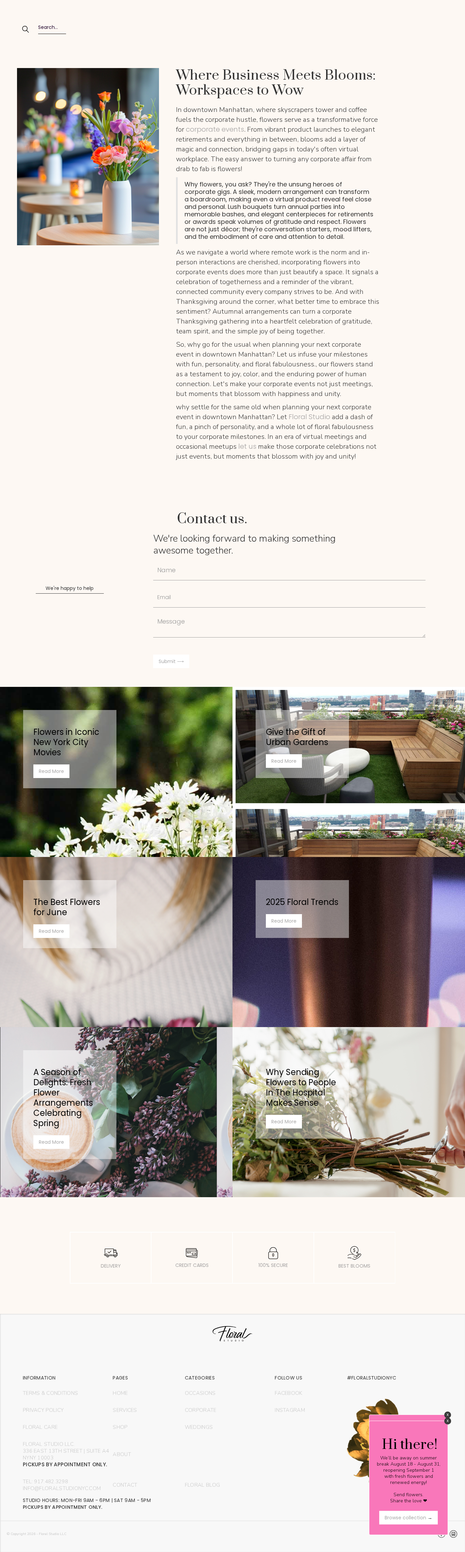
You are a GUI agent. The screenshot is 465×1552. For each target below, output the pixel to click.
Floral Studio (309, 417)
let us (246, 446)
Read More (51, 771)
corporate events (215, 129)
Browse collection (408, 1517)
